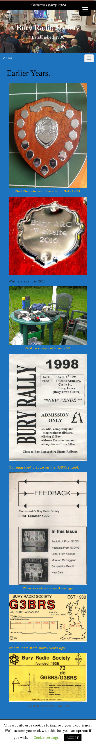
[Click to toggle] (89, 58)
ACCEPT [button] (73, 738)
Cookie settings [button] (45, 737)
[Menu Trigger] (85, 9)
